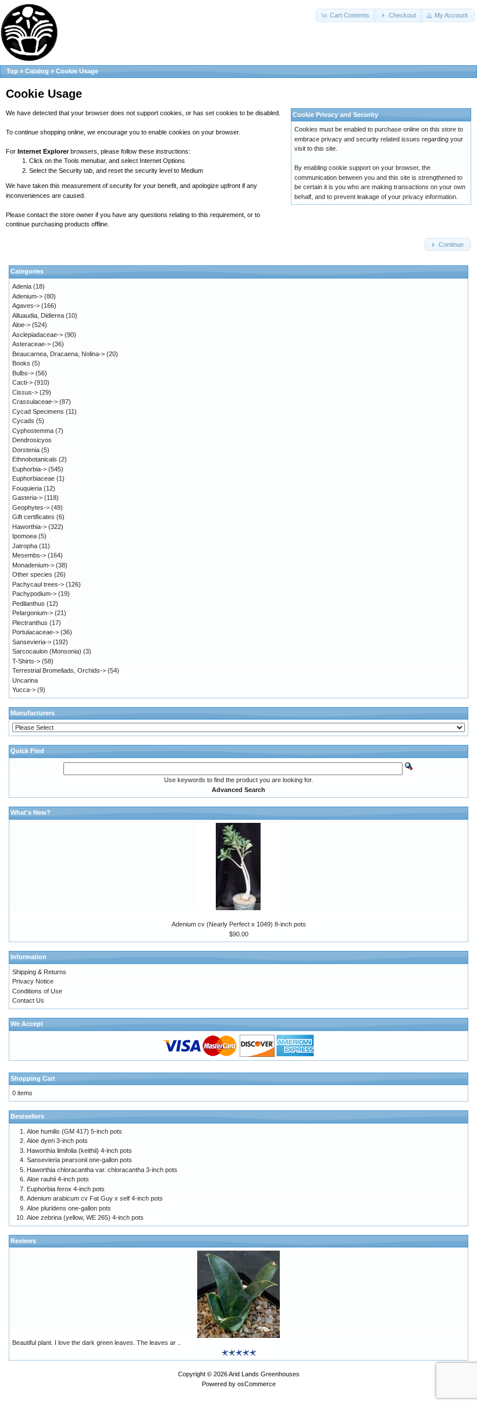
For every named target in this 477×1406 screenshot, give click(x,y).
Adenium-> (27, 296)
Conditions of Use (37, 991)
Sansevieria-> (31, 641)
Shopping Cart (32, 1078)
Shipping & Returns (39, 971)
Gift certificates (33, 516)
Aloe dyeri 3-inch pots (57, 1140)
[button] (346, 15)
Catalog (37, 71)
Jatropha (24, 545)
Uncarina (25, 680)
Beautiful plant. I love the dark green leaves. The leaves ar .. (96, 1342)
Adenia (21, 286)
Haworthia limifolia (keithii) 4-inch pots (79, 1150)
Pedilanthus (28, 603)
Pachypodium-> (34, 593)
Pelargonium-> (32, 612)
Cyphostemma (33, 430)
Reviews (23, 1240)
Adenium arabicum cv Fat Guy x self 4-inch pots (95, 1198)
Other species (32, 574)
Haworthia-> (29, 526)
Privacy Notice (33, 981)
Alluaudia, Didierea (38, 315)
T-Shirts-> (26, 661)
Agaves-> (26, 305)
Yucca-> (23, 689)
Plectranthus (30, 622)
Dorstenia (26, 449)
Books (21, 363)
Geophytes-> (30, 507)
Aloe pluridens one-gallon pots (69, 1208)
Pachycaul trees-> (38, 584)
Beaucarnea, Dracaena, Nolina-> (58, 353)
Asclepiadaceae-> (37, 334)
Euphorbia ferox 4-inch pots (66, 1188)
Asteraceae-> (31, 343)
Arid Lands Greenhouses (264, 1374)
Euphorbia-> (29, 469)
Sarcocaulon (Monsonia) (46, 651)
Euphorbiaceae (33, 478)
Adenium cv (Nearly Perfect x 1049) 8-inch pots (239, 924)
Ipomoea (24, 535)
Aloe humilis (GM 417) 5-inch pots (74, 1131)
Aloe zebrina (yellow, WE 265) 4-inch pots (85, 1217)
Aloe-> (21, 324)
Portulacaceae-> (35, 632)
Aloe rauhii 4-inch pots (58, 1179)
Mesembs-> (29, 555)
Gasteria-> (27, 497)
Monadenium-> (33, 565)
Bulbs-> (23, 373)
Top (12, 71)
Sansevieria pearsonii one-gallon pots (79, 1159)
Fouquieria (27, 488)
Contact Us (28, 1000)
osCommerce (256, 1383)
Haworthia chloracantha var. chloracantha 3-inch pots (102, 1169)
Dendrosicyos (32, 439)
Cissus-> (25, 392)
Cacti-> (22, 382)
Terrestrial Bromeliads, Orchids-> (59, 670)
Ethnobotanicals (34, 459)
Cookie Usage (77, 71)
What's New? (30, 812)
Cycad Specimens (38, 411)
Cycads (23, 420)
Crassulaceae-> (35, 401)
